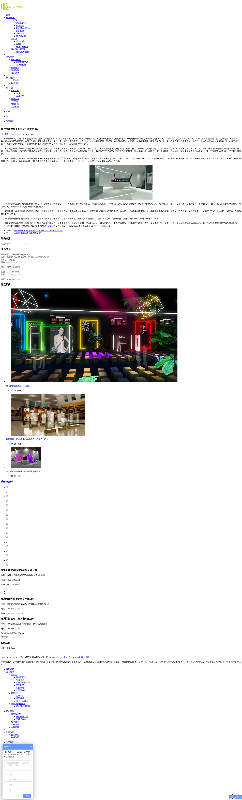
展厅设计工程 (22, 62)
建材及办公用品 (23, 28)
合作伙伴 (7, 481)
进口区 (14, 39)
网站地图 (85, 657)
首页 (8, 15)
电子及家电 (21, 36)
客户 (8, 116)
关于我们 (10, 88)
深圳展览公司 (49, 226)
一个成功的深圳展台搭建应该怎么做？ (23, 471)
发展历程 (15, 104)
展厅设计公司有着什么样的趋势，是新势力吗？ (27, 439)
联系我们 (10, 121)
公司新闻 (15, 80)
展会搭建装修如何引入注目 (18, 386)
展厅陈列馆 (16, 60)
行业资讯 (15, 83)
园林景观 (15, 70)
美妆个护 (20, 41)
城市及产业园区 (18, 49)
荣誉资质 (15, 101)
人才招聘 (15, 106)
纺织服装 (20, 31)
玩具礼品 (20, 25)
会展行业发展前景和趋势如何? (27, 233)
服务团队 (15, 99)
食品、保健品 (22, 47)
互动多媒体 (21, 65)
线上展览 (10, 18)
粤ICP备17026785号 (72, 657)
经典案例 (10, 57)
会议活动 (15, 73)
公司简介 (15, 91)
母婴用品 (20, 44)
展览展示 (15, 67)
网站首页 (10, 669)
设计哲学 (20, 96)
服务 (8, 111)
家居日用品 (21, 23)
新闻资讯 (10, 78)
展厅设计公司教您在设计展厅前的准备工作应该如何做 (38, 230)
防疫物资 (20, 33)
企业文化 (20, 93)
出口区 (14, 20)
